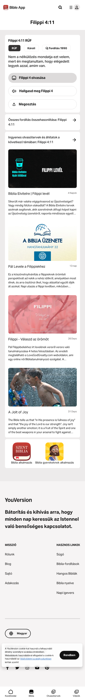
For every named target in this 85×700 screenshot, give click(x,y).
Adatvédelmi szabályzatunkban (35, 658)
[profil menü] (74, 7)
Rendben (69, 655)
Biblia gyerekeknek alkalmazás (54, 462)
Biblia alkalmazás (21, 462)
